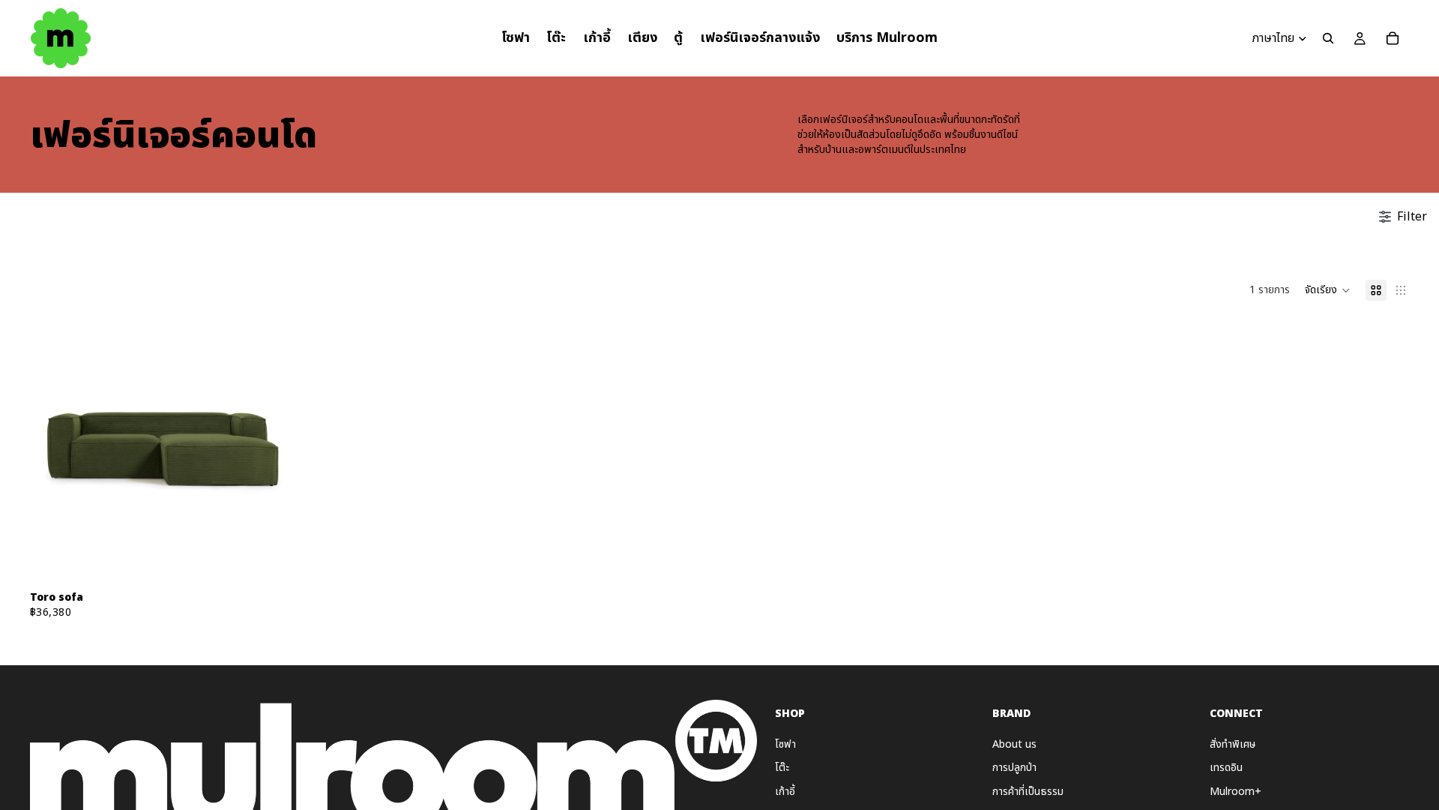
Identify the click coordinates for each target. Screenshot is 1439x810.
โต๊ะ (782, 768)
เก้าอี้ (785, 792)
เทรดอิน (1226, 768)
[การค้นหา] (1328, 38)
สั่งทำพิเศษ (1232, 744)
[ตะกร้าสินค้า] (1392, 38)
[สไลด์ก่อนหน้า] (52, 449)
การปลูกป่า (1014, 768)
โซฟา (785, 744)
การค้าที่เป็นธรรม (1028, 792)
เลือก (285, 560)
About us (1014, 744)
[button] (1328, 290)
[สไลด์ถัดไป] (273, 449)
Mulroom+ (1235, 792)
